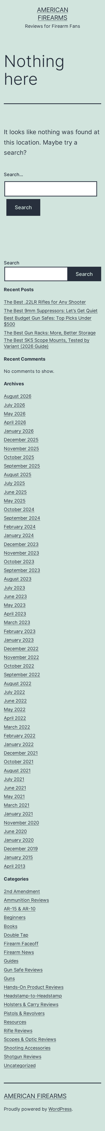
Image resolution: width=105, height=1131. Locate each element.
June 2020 (15, 831)
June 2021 (15, 787)
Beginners (14, 917)
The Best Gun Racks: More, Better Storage (50, 332)
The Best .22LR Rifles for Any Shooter (45, 302)
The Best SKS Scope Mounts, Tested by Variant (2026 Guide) (46, 343)
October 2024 (19, 509)
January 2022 (19, 744)
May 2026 (14, 413)
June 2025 (15, 492)
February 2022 (19, 735)
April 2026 (15, 422)
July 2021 (14, 779)
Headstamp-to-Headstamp (33, 995)
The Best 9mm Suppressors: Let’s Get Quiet (51, 310)
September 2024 (22, 518)
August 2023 (17, 579)
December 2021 (21, 753)
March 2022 (17, 727)
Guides (11, 961)
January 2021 (18, 813)
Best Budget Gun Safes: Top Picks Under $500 (47, 321)
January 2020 (19, 840)
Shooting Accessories (27, 1048)
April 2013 (14, 866)
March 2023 (17, 622)
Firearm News (19, 952)
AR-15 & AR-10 (19, 908)
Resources (15, 1022)
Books (10, 926)
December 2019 (21, 848)
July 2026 (14, 405)
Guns (9, 978)
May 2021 (14, 796)
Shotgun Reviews (22, 1056)
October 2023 (19, 561)
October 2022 (19, 666)
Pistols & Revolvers (24, 1013)
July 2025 (14, 483)
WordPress (60, 1109)
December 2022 (21, 648)
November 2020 (21, 822)
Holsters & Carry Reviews (31, 1004)
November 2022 (21, 657)
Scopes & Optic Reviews (30, 1039)
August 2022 (17, 683)
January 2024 (19, 535)
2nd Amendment (22, 891)
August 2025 (17, 474)
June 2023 (15, 596)
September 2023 (22, 570)
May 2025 (14, 500)
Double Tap (16, 935)
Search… (13, 174)
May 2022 (14, 709)
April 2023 (15, 613)
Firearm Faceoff (21, 943)
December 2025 (21, 439)
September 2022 (22, 674)
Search (11, 262)
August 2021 (17, 770)
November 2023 (21, 553)
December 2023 (21, 544)
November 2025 (21, 448)
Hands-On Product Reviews (33, 987)
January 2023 (19, 640)
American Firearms (35, 1096)
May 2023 (14, 605)
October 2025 (19, 457)
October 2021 (18, 761)
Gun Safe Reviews (23, 969)
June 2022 (15, 700)
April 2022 (15, 718)
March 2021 (16, 805)
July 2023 (14, 587)
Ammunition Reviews (26, 900)
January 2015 (18, 857)
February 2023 (19, 631)
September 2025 (22, 466)
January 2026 (19, 431)
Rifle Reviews (18, 1030)
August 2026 (17, 396)
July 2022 (14, 692)
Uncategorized (20, 1065)
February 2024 (20, 526)
